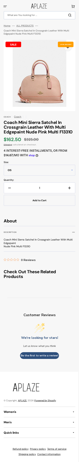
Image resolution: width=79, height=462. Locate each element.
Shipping (8, 144)
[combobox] (38, 15)
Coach (17, 116)
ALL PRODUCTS (25, 25)
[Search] (68, 15)
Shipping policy (25, 454)
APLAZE (22, 400)
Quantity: (9, 180)
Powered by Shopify (45, 400)
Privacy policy (36, 448)
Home (7, 25)
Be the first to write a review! (38, 355)
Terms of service (55, 448)
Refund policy (19, 448)
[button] (5, 6)
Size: (6, 162)
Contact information (47, 454)
